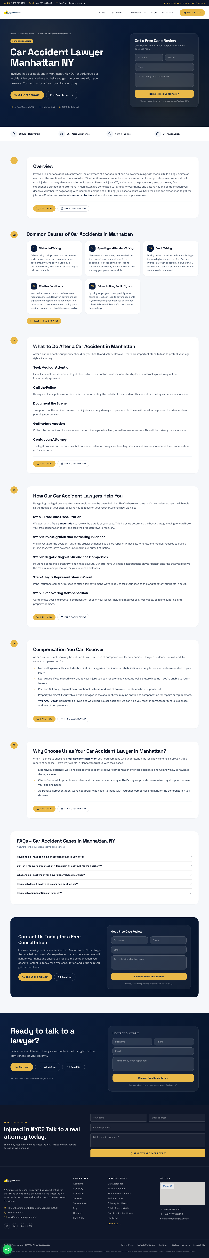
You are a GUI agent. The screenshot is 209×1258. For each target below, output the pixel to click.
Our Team (78, 1193)
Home (13, 33)
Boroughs (137, 12)
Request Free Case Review (150, 1153)
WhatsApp (50, 1067)
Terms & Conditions (146, 1245)
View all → (114, 1223)
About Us (78, 1183)
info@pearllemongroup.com (72, 3)
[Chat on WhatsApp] (7, 1249)
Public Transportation (119, 1208)
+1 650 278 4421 (16, 1212)
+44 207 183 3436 (42, 3)
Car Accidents (115, 1183)
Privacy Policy (127, 1245)
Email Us (66, 977)
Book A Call (194, 12)
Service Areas (80, 1203)
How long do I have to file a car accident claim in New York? (50, 856)
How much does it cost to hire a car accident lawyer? (47, 884)
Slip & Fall (113, 1218)
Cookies (175, 1245)
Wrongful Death (48, 701)
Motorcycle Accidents (119, 1193)
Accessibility (199, 1245)
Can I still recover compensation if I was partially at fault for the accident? (59, 865)
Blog (154, 12)
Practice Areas (27, 33)
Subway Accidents (118, 1203)
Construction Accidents (120, 1213)
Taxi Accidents (115, 1198)
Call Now (46, 208)
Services (117, 12)
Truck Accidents (116, 1188)
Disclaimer (163, 1245)
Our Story (78, 1188)
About (103, 12)
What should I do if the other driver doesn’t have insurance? (51, 874)
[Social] (7, 1226)
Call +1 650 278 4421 (29, 95)
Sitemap (186, 1245)
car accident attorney (82, 758)
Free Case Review (59, 95)
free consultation (80, 195)
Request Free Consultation (164, 93)
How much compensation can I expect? (39, 892)
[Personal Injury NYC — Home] (13, 13)
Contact (167, 12)
